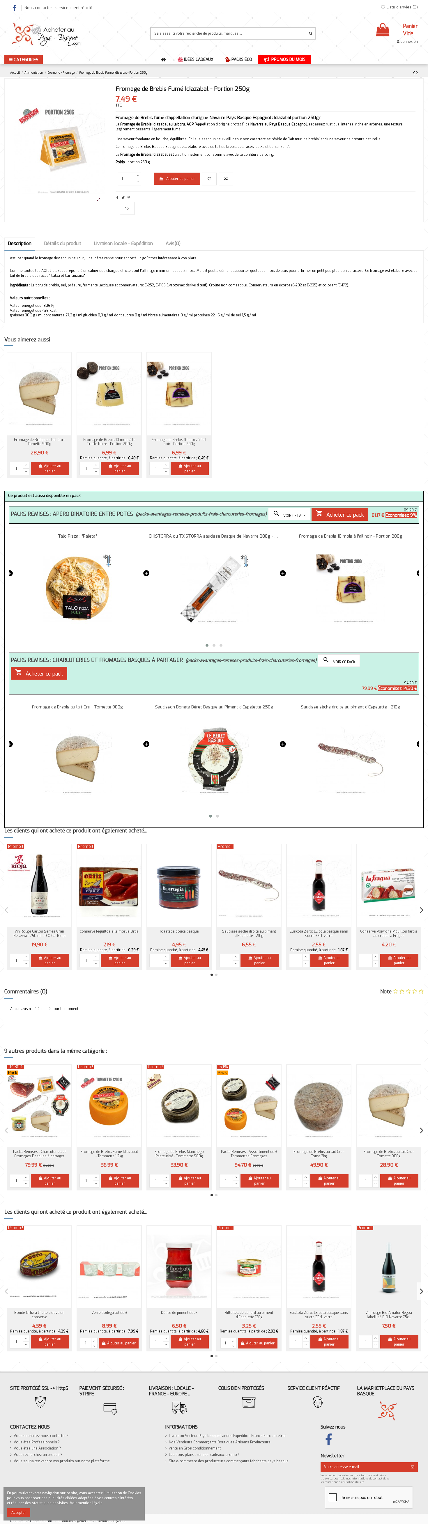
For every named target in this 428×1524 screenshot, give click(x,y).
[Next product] (417, 72)
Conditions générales (76, 1521)
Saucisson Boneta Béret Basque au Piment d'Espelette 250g (214, 707)
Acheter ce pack (340, 514)
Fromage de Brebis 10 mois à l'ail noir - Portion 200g (179, 441)
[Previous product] (414, 72)
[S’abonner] (412, 1467)
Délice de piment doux (179, 1312)
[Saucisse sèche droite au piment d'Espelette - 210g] (350, 759)
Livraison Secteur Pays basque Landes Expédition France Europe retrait (227, 1435)
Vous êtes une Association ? (37, 1448)
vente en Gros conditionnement (195, 1448)
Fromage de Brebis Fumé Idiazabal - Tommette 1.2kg (109, 1153)
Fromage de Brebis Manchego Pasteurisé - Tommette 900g (179, 1153)
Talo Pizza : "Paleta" (77, 536)
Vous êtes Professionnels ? (37, 1442)
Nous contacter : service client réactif (58, 7)
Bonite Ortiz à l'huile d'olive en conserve (39, 1314)
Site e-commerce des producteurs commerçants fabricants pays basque (229, 1461)
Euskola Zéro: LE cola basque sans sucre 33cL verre (39, 933)
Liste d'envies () (401, 7)
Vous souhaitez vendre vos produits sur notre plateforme (62, 1461)
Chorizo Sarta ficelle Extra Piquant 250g (388, 933)
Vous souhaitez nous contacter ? (41, 1435)
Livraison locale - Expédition (123, 243)
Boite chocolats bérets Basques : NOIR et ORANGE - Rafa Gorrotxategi (179, 933)
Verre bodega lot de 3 (109, 1312)
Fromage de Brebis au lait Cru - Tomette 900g (39, 441)
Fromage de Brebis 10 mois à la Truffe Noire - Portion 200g (109, 441)
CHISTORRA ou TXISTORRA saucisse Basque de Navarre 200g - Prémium (214, 536)
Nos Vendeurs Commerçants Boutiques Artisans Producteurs (219, 1442)
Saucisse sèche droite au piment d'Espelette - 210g (350, 707)
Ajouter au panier (180, 178)
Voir (179, 963)
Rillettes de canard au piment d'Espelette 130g (249, 1314)
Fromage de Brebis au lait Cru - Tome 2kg (318, 1153)
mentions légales (111, 1521)
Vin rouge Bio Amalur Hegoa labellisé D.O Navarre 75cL (388, 1314)
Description (19, 243)
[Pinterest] (129, 197)
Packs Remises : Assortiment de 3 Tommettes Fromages (249, 1153)
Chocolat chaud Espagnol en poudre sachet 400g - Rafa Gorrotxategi (249, 935)
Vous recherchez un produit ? (38, 1454)
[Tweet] (123, 197)
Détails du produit (62, 243)
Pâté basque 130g (319, 931)
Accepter (18, 1512)
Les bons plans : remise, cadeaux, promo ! (204, 1454)
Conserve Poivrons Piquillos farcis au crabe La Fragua (109, 933)
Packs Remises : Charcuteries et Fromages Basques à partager (39, 1153)
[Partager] (117, 197)
